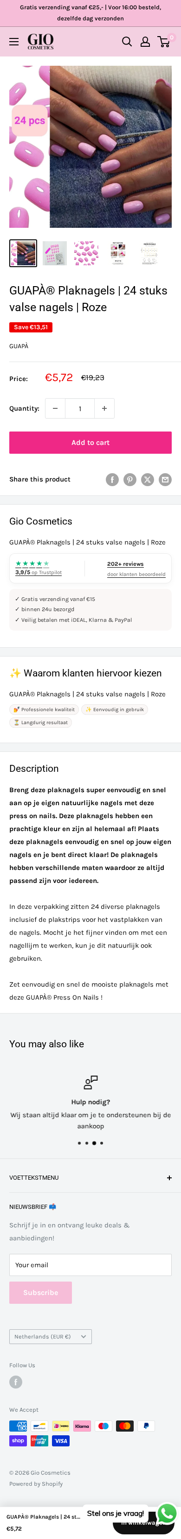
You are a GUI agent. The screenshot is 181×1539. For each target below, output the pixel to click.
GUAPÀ (18, 346)
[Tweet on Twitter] (147, 479)
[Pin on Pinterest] (129, 479)
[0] (164, 41)
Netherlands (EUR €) (42, 1336)
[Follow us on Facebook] (15, 1382)
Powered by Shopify (36, 1483)
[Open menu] (14, 41)
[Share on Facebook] (112, 479)
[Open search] (127, 42)
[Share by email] (165, 479)
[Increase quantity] (104, 408)
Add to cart (90, 442)
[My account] (145, 42)
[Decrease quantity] (55, 408)
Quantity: (24, 408)
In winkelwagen (143, 1522)
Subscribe (40, 1292)
